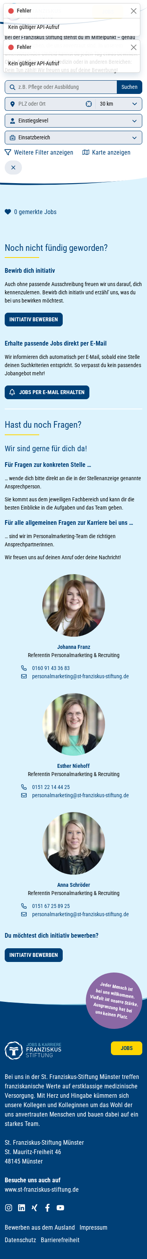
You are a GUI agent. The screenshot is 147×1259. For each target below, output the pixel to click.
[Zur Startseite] (33, 1050)
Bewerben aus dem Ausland (40, 1227)
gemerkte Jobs (35, 212)
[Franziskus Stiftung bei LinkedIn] (21, 1208)
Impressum (93, 1227)
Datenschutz (20, 1240)
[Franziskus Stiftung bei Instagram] (9, 1208)
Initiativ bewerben (33, 319)
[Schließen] (133, 11)
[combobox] (61, 87)
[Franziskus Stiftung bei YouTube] (60, 1208)
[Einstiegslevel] (134, 120)
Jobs (127, 1048)
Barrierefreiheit (60, 1240)
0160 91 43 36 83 (51, 668)
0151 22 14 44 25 (51, 787)
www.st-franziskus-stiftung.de (42, 1189)
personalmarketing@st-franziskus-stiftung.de (80, 676)
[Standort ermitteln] (89, 104)
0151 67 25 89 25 (51, 906)
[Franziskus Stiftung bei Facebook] (47, 1208)
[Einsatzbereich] (134, 137)
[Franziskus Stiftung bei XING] (34, 1208)
